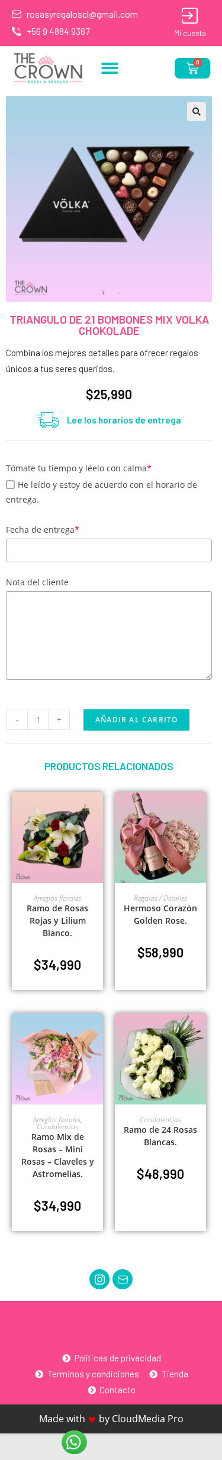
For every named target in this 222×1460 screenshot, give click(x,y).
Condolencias (57, 1127)
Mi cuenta (190, 33)
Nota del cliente (37, 582)
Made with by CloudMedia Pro (111, 1418)
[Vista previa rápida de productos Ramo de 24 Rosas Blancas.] (200, 1034)
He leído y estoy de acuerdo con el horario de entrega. (101, 492)
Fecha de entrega (42, 529)
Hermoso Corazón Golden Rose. (160, 914)
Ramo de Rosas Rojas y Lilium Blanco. (57, 920)
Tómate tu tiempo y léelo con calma (79, 468)
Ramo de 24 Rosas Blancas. (160, 1136)
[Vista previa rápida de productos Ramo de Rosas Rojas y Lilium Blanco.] (97, 812)
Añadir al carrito (136, 720)
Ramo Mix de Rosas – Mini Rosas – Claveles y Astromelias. (57, 1155)
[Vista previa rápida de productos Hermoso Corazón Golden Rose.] (200, 812)
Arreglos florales (57, 898)
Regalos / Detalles (160, 898)
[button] (110, 68)
